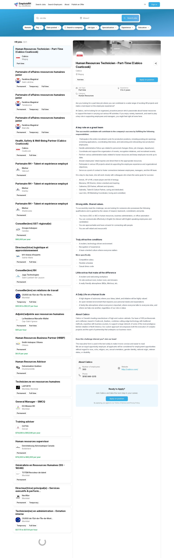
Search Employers (55, 4)
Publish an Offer (78, 4)
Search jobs (132, 18)
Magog (81, 74)
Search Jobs (41, 4)
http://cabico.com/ (130, 369)
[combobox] (99, 18)
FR (145, 4)
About (67, 4)
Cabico (79, 71)
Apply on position (147, 80)
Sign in (154, 4)
